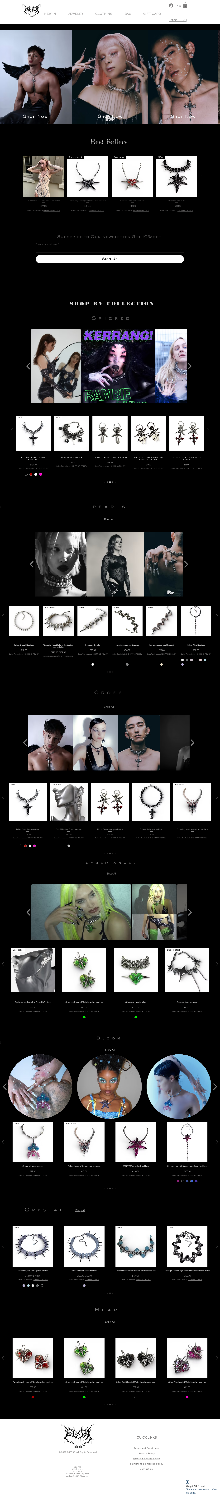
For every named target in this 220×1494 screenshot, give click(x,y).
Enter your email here (46, 244)
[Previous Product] (18, 176)
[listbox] (178, 20)
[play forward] (189, 366)
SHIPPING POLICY (52, 210)
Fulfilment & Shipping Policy (146, 1463)
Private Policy (147, 1453)
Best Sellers (109, 141)
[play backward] (28, 366)
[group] (110, 184)
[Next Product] (202, 176)
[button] (75, 14)
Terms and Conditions (147, 1448)
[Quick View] (43, 176)
